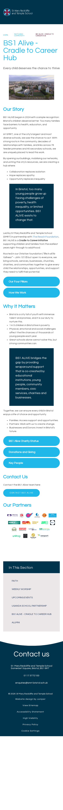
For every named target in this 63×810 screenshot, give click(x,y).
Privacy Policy (30, 724)
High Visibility (30, 718)
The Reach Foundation (46, 237)
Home (5, 35)
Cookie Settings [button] (30, 731)
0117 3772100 (31, 675)
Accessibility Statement (30, 712)
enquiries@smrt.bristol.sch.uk (31, 683)
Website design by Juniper (30, 699)
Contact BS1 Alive (21, 493)
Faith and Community (19, 35)
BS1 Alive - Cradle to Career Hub (45, 35)
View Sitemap (30, 705)
